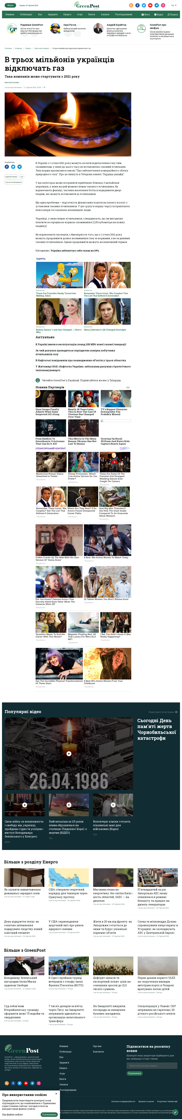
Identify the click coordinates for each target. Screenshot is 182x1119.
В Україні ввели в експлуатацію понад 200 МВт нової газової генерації (81, 344)
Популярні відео (23, 711)
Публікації (26, 14)
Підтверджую (49, 1114)
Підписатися (134, 1073)
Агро (79, 14)
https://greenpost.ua (154, 1110)
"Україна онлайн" (113, 174)
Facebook (73, 380)
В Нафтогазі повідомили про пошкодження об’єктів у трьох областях (81, 360)
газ (21, 177)
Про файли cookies (12, 1114)
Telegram (115, 380)
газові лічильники (13, 182)
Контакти (98, 1051)
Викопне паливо (42, 48)
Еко (40, 14)
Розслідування (123, 14)
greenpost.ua (67, 1113)
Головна (8, 48)
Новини (9, 14)
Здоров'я (53, 14)
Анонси (105, 14)
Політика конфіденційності (123, 1101)
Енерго (67, 14)
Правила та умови (146, 1101)
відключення (11, 177)
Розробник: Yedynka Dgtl (167, 1101)
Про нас (97, 1046)
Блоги (91, 14)
